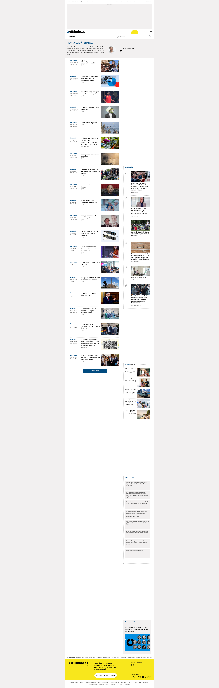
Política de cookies (93, 684)
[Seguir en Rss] (150, 677)
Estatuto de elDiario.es (132, 622)
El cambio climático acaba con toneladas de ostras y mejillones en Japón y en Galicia (137, 502)
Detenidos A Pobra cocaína (110, 1)
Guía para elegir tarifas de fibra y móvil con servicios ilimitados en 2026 (130, 371)
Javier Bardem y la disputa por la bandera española (90, 93)
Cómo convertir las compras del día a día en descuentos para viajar (130, 413)
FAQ (140, 682)
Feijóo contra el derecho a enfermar (90, 263)
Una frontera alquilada (89, 123)
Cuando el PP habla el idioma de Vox (88, 294)
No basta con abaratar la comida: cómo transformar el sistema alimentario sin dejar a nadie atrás (89, 142)
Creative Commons (114, 682)
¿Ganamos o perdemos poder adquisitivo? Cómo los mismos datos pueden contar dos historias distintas (90, 344)
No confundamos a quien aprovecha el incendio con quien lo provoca (90, 357)
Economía (73, 76)
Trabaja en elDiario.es (91, 682)
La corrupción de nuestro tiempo (90, 186)
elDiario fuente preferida (97, 657)
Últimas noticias (130, 478)
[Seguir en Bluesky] (131, 677)
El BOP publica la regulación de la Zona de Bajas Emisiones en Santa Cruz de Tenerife (137, 531)
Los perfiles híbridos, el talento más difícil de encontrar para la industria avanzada (130, 402)
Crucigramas (78, 657)
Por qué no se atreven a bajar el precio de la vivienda (89, 233)
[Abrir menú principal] (151, 31)
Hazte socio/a (134, 32)
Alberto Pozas (134, 216)
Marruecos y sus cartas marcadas (134, 550)
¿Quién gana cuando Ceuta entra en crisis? (88, 62)
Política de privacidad (132, 682)
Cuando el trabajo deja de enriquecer (90, 108)
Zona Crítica (73, 60)
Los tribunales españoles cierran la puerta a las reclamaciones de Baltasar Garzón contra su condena (139, 210)
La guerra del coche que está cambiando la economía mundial (89, 78)
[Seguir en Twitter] (134, 677)
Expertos (144, 657)
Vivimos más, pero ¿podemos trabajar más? (89, 201)
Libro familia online (106, 657)
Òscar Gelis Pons (135, 238)
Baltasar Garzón (83, 1)
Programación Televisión (115, 657)
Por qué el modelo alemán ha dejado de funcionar (90, 279)
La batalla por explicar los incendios (90, 155)
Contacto (101, 684)
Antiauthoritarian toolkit (99, 1)
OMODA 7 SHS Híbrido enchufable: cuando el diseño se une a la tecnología (130, 392)
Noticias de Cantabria (131, 657)
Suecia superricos (90, 1)
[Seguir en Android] (131, 665)
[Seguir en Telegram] (138, 677)
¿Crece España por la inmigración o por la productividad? (88, 311)
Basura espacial (137, 1)
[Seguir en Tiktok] (145, 677)
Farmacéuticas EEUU (145, 1)
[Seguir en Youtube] (143, 677)
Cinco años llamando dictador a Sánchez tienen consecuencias (90, 249)
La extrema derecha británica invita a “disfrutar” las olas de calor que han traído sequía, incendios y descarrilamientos (140, 256)
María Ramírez (135, 261)
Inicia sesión (142, 32)
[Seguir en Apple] (133, 665)
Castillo (90, 657)
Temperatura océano (125, 1)
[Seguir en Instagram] (140, 677)
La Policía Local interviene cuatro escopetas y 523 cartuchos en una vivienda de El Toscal (137, 523)
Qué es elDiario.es (74, 682)
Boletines (113, 684)
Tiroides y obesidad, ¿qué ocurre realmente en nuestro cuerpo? (130, 380)
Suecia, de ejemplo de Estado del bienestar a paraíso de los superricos (140, 233)
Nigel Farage (118, 1)
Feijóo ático (151, 1)
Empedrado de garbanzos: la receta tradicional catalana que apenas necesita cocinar (136, 542)
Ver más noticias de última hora (134, 561)
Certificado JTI (120, 684)
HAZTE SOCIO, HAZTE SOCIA (105, 675)
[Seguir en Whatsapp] (148, 677)
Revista (107, 684)
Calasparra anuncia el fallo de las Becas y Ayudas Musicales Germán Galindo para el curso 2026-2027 (137, 484)
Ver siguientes (95, 370)
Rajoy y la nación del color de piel (88, 217)
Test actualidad (123, 657)
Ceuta (78, 1)
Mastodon (127, 684)
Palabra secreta (139, 657)
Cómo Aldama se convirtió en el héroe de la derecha (90, 326)
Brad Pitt (131, 1)
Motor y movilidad (150, 657)
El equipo (82, 682)
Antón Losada (134, 280)
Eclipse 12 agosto (85, 657)
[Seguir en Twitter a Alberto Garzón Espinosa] (121, 51)
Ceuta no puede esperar (138, 277)
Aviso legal (123, 682)
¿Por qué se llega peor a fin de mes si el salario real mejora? (90, 171)
